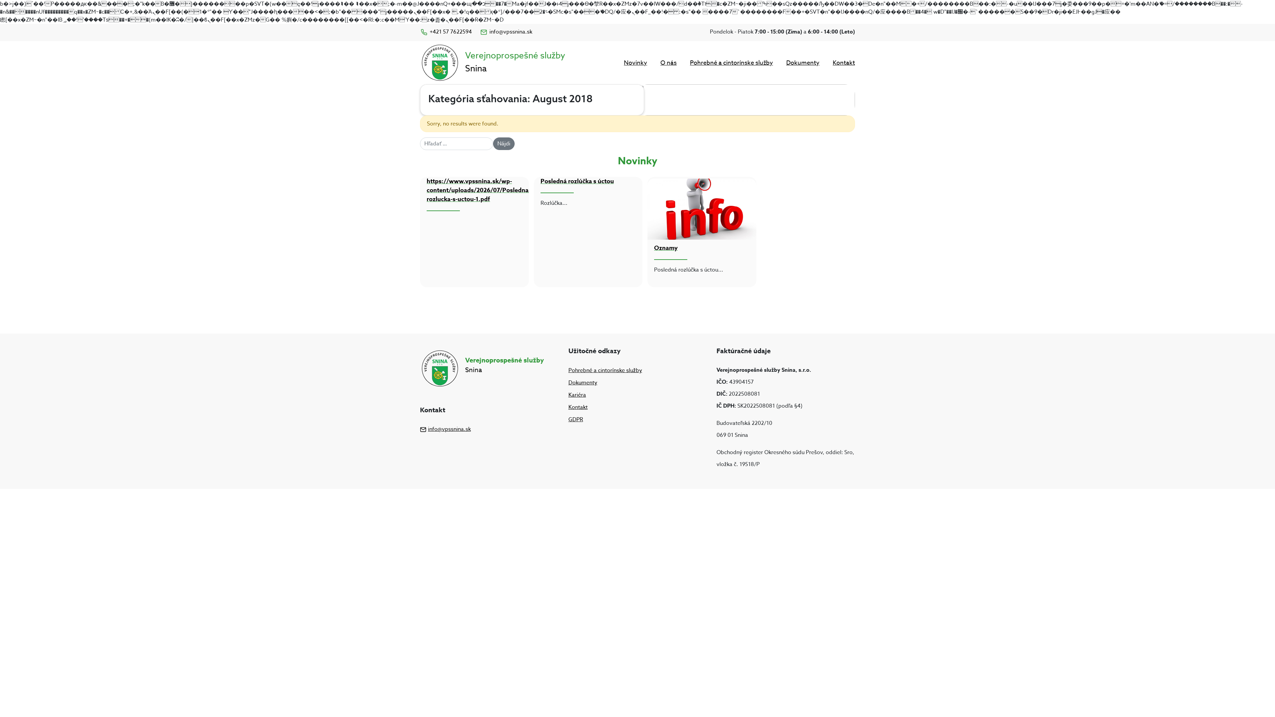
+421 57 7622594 (451, 32)
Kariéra (577, 395)
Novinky (635, 62)
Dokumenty (802, 62)
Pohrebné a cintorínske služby (731, 62)
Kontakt (844, 62)
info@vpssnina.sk (510, 32)
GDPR (575, 420)
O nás (668, 62)
